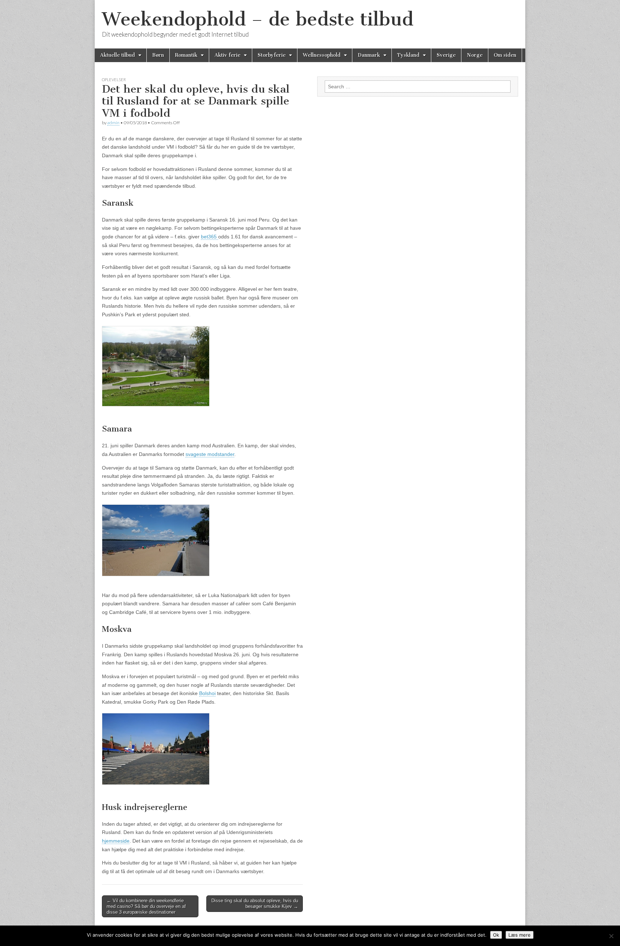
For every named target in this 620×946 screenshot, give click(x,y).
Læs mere (519, 935)
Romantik (186, 55)
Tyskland (408, 55)
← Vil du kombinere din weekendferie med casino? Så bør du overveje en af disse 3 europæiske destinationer (146, 906)
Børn (158, 55)
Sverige (446, 55)
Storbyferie (272, 55)
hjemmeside (116, 841)
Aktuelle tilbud (117, 55)
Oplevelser (114, 79)
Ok (496, 935)
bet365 (209, 236)
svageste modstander (209, 454)
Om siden (505, 55)
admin (113, 122)
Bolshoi (207, 693)
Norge (475, 55)
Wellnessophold (321, 55)
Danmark (369, 55)
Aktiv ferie (227, 55)
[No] (611, 936)
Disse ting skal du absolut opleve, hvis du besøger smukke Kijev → (254, 903)
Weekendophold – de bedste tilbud (257, 19)
